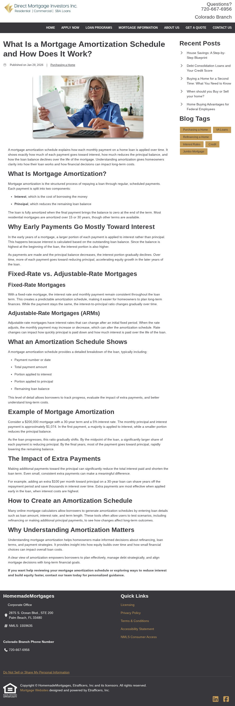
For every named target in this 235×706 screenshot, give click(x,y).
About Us (171, 27)
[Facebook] (226, 699)
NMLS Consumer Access (139, 637)
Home (50, 27)
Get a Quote (196, 27)
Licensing (127, 605)
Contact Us (222, 27)
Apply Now (70, 27)
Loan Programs (99, 27)
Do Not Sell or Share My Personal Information (36, 672)
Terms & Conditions (135, 621)
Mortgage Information (138, 27)
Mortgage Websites (34, 690)
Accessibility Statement (137, 629)
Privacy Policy (131, 613)
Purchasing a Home (62, 64)
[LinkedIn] (216, 699)
